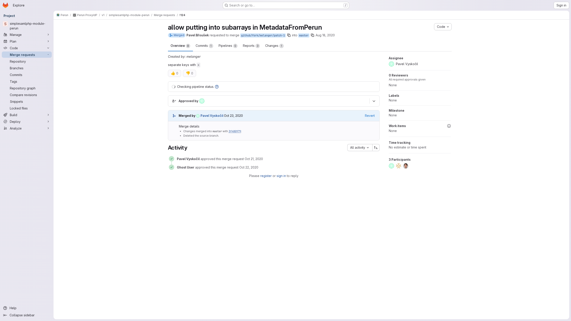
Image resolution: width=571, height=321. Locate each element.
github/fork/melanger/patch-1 (263, 35)
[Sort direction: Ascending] (376, 147)
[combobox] (359, 147)
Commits (204, 45)
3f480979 (235, 131)
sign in (281, 176)
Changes (273, 45)
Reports (251, 45)
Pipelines (227, 45)
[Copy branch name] (289, 35)
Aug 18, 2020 (325, 35)
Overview (180, 45)
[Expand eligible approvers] (374, 101)
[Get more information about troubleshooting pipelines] (217, 86)
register (266, 176)
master (303, 35)
